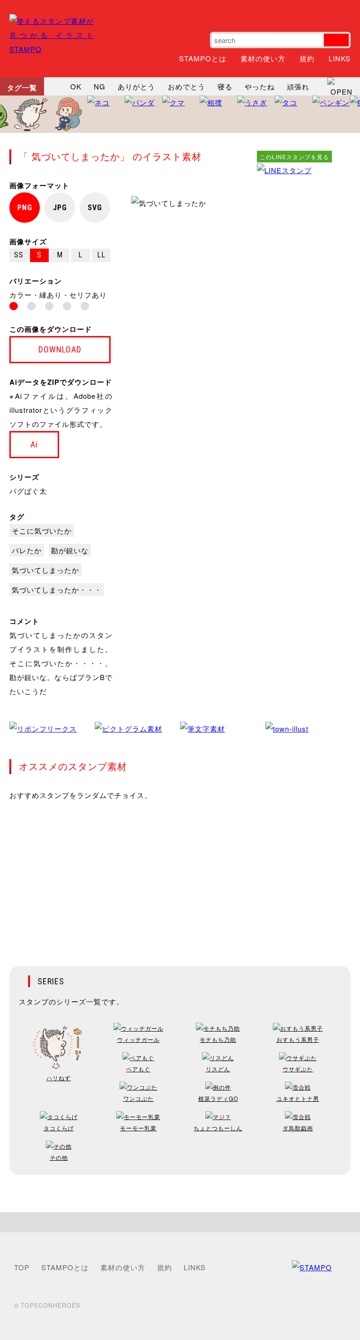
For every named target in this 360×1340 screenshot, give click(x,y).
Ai (34, 444)
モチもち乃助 (218, 1039)
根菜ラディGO (218, 1098)
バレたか (27, 550)
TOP (22, 1267)
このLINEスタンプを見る (294, 157)
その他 (59, 1157)
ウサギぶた (298, 1069)
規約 (307, 58)
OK (76, 86)
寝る (225, 86)
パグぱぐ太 (28, 491)
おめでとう (186, 86)
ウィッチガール (138, 1039)
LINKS (340, 58)
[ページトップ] (180, 1222)
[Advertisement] (294, 317)
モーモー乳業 (138, 1128)
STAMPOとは (202, 58)
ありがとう (136, 86)
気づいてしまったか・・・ (57, 589)
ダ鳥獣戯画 (298, 1128)
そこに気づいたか (42, 530)
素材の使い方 (262, 58)
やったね (260, 86)
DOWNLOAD (60, 349)
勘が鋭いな (70, 550)
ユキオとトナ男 (298, 1098)
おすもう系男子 (298, 1039)
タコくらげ (59, 1128)
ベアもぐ (138, 1069)
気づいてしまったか (45, 570)
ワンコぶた (138, 1098)
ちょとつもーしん (218, 1128)
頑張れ (298, 86)
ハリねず (58, 1078)
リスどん (218, 1069)
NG (99, 86)
